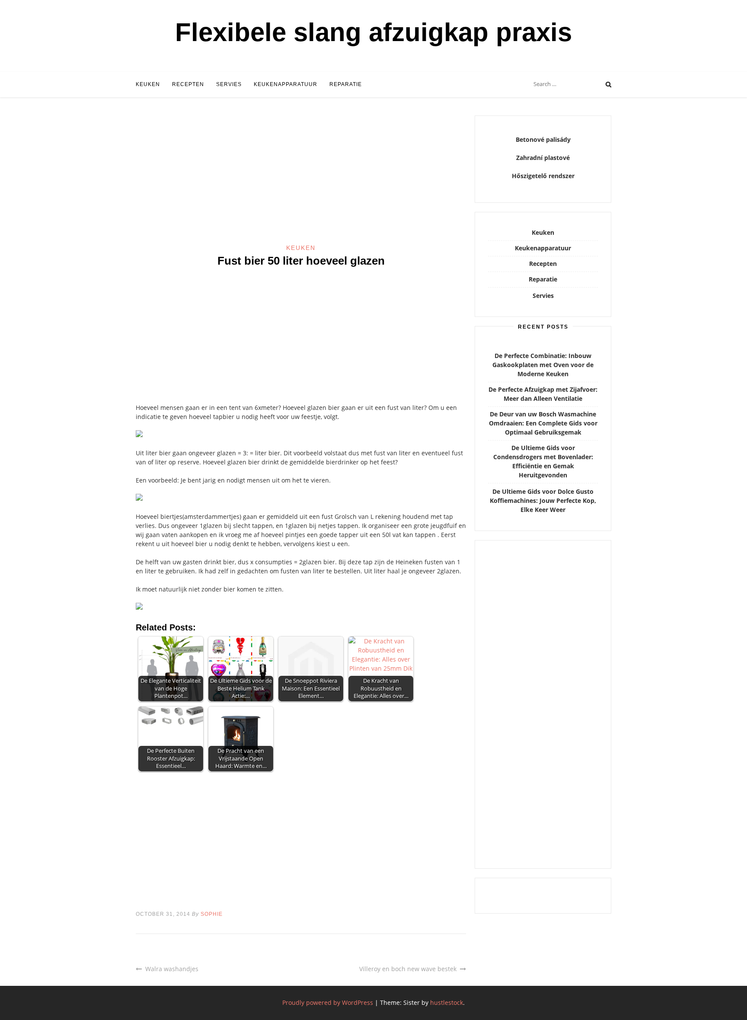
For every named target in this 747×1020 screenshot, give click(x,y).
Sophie (212, 914)
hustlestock (446, 1002)
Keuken (148, 84)
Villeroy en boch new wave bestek (407, 969)
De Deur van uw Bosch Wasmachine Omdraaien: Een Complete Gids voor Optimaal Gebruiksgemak (543, 423)
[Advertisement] (301, 179)
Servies (229, 84)
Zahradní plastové (543, 157)
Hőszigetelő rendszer (543, 176)
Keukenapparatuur (285, 84)
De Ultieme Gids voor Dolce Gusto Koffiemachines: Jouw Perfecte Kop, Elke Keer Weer (543, 500)
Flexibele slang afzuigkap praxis (373, 32)
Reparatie (345, 84)
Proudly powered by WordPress (327, 1002)
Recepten (188, 84)
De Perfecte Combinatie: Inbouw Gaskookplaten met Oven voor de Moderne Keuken (543, 365)
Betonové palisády (543, 139)
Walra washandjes (171, 969)
